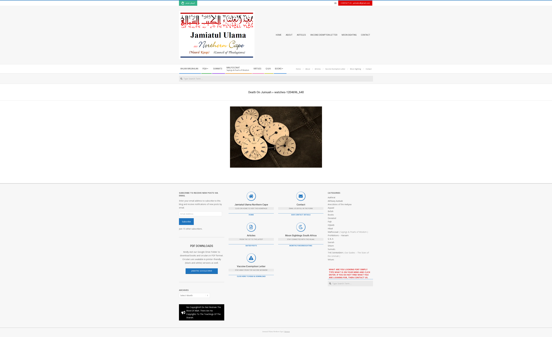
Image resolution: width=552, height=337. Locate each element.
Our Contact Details (300, 215)
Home (251, 215)
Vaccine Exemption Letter (251, 266)
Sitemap (287, 331)
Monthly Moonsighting (300, 245)
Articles (251, 235)
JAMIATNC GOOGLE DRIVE (201, 271)
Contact (301, 204)
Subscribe (186, 221)
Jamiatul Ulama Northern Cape (251, 204)
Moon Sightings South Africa (301, 235)
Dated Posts (251, 245)
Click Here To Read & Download (251, 276)
